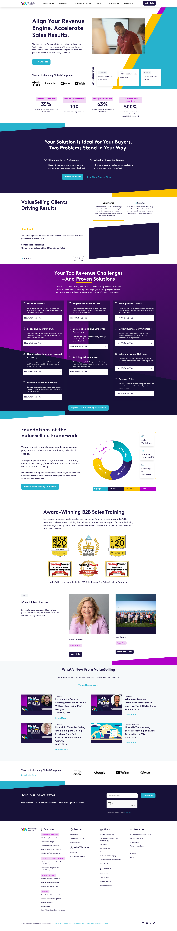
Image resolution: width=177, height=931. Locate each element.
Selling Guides (134, 842)
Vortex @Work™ (46, 906)
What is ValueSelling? (107, 835)
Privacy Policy (128, 812)
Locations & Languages (77, 856)
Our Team (103, 844)
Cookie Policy (67, 923)
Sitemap (106, 923)
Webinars (133, 850)
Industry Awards (105, 881)
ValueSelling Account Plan (49, 886)
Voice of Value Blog (136, 838)
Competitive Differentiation (50, 845)
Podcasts (133, 853)
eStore (132, 857)
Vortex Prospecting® (47, 842)
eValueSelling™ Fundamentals (50, 895)
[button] (48, 3)
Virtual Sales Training (77, 838)
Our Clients (104, 874)
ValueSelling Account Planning (51, 849)
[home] (28, 3)
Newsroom (103, 852)
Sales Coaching (75, 842)
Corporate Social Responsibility (110, 859)
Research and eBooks (137, 846)
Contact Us (104, 863)
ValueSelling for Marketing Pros (51, 853)
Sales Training (74, 835)
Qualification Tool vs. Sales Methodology (109, 839)
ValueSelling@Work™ (47, 902)
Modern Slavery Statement (94, 923)
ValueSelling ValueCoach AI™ (50, 878)
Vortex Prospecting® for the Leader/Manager (50, 869)
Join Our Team (105, 848)
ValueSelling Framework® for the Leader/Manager (51, 863)
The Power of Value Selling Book (140, 835)
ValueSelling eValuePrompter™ (51, 882)
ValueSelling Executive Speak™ (51, 899)
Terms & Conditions (79, 923)
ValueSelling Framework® (49, 838)
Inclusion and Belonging (108, 856)
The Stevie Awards (106, 885)
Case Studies (104, 877)
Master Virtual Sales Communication (53, 910)
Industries (73, 853)
